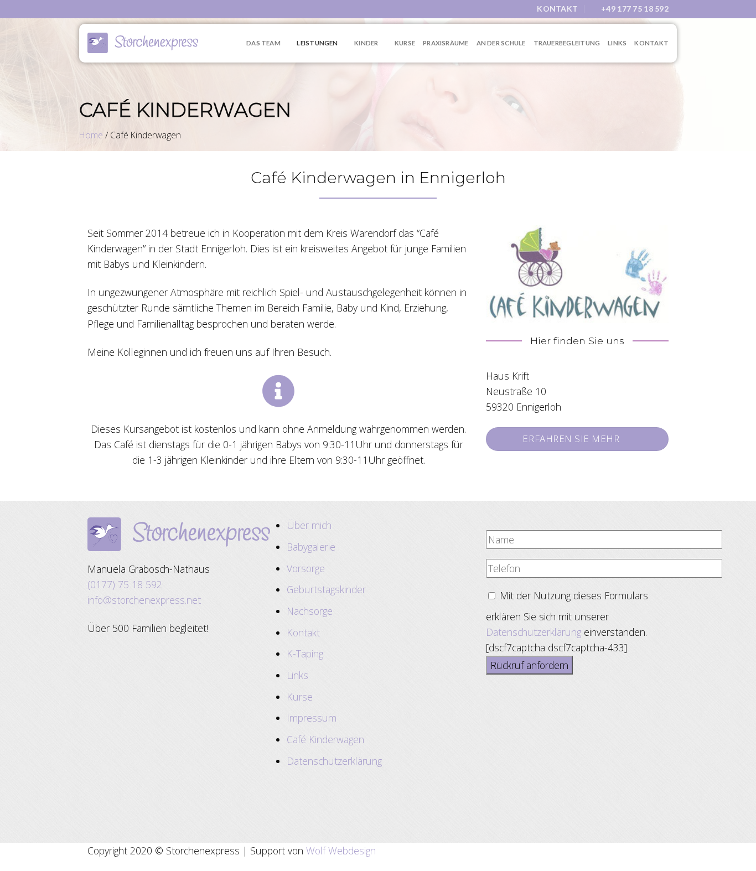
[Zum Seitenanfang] (732, 855)
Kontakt (651, 42)
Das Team (263, 42)
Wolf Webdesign (341, 850)
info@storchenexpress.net (144, 599)
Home (91, 135)
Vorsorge (306, 568)
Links (617, 42)
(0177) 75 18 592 (124, 584)
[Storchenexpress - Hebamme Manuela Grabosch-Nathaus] (142, 43)
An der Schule (501, 42)
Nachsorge (310, 611)
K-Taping (305, 653)
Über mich (309, 525)
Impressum (311, 717)
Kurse (405, 42)
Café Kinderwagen (325, 739)
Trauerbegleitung (567, 42)
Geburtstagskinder (326, 589)
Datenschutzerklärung (334, 761)
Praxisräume (446, 42)
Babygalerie (311, 546)
